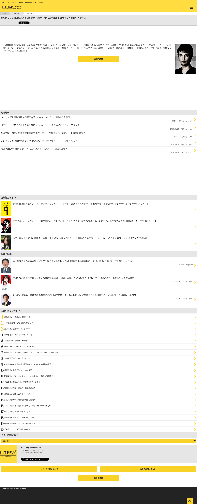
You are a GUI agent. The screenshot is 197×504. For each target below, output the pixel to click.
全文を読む (98, 59)
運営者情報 (98, 478)
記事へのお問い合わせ (49, 469)
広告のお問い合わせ (148, 469)
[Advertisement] (98, 34)
